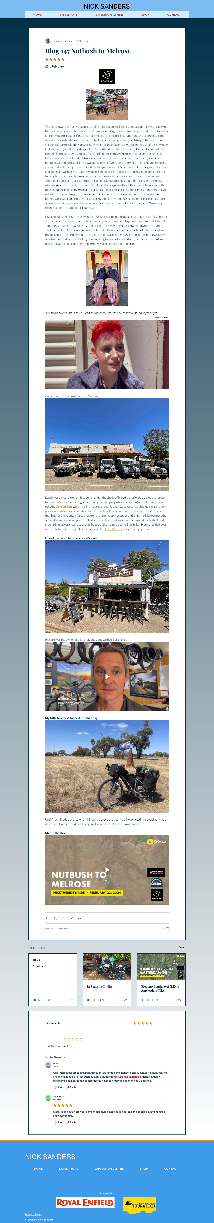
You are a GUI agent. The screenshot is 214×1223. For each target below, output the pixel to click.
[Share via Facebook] (46, 918)
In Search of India (99, 986)
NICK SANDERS (107, 7)
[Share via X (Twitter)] (55, 918)
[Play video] (107, 354)
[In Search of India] (107, 967)
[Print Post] (79, 918)
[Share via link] (71, 918)
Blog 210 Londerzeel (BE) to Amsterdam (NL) (160, 988)
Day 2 (36, 960)
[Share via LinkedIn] (63, 918)
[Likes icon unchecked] (55, 1087)
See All (182, 947)
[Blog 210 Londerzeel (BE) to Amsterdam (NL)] (161, 967)
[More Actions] (167, 1065)
